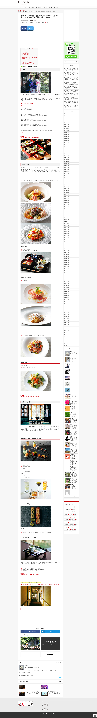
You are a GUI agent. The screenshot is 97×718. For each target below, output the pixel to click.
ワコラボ (23, 10)
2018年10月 (67, 297)
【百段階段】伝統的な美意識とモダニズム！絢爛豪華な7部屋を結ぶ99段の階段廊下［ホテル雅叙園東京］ (40, 584)
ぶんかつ (73, 506)
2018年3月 (67, 312)
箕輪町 (73, 527)
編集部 (35, 20)
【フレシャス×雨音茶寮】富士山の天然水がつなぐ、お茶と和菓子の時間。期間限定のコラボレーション (71, 69)
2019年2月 (67, 289)
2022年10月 (67, 198)
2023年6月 (67, 184)
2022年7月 (67, 204)
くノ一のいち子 (38, 7)
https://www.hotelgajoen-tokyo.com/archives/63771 (30, 574)
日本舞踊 (74, 521)
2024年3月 (67, 165)
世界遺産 (73, 509)
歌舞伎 (76, 524)
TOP (20, 10)
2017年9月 (67, 320)
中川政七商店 (67, 511)
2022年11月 (67, 196)
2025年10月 (67, 132)
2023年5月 (67, 186)
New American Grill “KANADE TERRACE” (29, 57)
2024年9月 (67, 153)
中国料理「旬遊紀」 (26, 53)
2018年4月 (67, 310)
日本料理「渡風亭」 (26, 54)
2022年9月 (67, 200)
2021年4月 (67, 235)
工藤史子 (66, 519)
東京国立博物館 (71, 522)
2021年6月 (67, 231)
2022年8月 (67, 202)
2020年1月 (67, 266)
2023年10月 (67, 175)
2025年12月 (67, 128)
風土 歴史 (66, 343)
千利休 (66, 514)
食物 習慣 (66, 345)
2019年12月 (67, 268)
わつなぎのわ (67, 330)
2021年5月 (67, 233)
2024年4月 (67, 163)
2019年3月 (67, 287)
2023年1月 (67, 192)
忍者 (76, 519)
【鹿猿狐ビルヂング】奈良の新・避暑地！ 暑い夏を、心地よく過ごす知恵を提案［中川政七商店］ (71, 98)
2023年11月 (67, 173)
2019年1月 (67, 291)
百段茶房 (43, 22)
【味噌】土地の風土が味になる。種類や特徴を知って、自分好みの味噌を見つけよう (71, 94)
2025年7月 (67, 138)
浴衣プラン (23, 50)
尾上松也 (74, 516)
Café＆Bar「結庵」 (26, 58)
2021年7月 (67, 229)
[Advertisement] (40, 39)
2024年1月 (67, 169)
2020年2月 (67, 264)
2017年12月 (67, 318)
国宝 (70, 516)
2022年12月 (67, 194)
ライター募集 (44, 7)
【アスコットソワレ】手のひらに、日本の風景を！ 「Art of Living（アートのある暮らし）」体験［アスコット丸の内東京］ (71, 79)
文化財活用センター (68, 521)
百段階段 (47, 22)
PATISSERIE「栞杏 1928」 (27, 62)
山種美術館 (72, 517)
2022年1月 (67, 217)
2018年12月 (67, 293)
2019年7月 (67, 279)
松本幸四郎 (67, 524)
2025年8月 (67, 136)
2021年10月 (67, 223)
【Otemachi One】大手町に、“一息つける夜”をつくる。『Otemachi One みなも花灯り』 (71, 87)
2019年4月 (67, 285)
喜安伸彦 (66, 516)
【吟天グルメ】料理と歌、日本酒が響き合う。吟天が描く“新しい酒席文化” (71, 91)
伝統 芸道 (66, 334)
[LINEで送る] (23, 66)
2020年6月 (67, 256)
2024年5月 (67, 161)
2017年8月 (67, 322)
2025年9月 (67, 134)
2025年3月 (67, 140)
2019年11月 (67, 270)
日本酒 (66, 522)
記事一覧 (59, 681)
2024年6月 (67, 159)
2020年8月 (67, 252)
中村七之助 (72, 511)
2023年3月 (67, 188)
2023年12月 (67, 171)
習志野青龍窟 (67, 529)
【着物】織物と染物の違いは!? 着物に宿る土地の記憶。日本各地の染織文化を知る (71, 106)
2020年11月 (67, 246)
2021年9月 (67, 225)
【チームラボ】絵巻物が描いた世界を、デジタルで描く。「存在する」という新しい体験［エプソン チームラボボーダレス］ (71, 74)
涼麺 (39, 22)
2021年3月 (67, 237)
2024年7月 (67, 157)
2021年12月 (67, 219)
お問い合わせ (56, 7)
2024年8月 (67, 155)
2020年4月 (67, 260)
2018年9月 (67, 299)
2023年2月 (67, 190)
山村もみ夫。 (67, 517)
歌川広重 (71, 524)
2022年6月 (67, 206)
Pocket (26, 66)
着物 (69, 527)
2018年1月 (67, 316)
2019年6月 (67, 281)
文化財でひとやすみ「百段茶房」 (28, 63)
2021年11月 (67, 221)
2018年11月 (67, 295)
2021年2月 (67, 239)
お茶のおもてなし (24, 22)
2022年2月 (67, 215)
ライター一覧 (59, 662)
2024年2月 (67, 167)
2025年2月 (67, 142)
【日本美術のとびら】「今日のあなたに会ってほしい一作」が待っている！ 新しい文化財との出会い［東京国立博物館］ (71, 83)
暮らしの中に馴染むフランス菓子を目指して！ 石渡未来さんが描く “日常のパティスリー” (71, 102)
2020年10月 (67, 248)
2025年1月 (67, 144)
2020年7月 (67, 254)
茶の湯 (72, 529)
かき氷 (72, 504)
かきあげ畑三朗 (67, 504)
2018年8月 (67, 301)
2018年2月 (67, 314)
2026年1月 (67, 126)
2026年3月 (67, 124)
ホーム (19, 7)
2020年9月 (67, 250)
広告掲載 (50, 7)
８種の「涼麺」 (24, 52)
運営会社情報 (31, 7)
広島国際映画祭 (72, 519)
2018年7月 (67, 303)
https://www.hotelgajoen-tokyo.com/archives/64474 (30, 396)
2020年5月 (67, 258)
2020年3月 (67, 262)
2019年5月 (67, 283)
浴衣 (36, 22)
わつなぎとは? (24, 7)
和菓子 (75, 514)
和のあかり (70, 514)
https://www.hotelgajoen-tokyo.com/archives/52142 (30, 137)
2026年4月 (67, 122)
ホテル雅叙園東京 (31, 22)
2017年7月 (67, 324)
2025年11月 (67, 130)
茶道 (75, 529)
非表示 (32, 48)
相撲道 (66, 527)
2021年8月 (67, 227)
